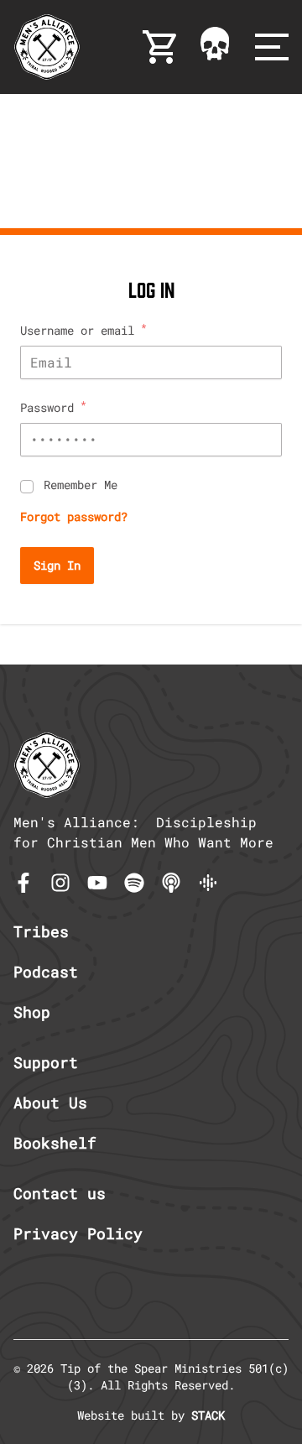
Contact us (59, 1193)
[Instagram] (60, 883)
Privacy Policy (78, 1233)
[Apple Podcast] (171, 883)
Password (53, 407)
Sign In (57, 565)
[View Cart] (161, 47)
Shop (31, 1012)
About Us (50, 1102)
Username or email (83, 330)
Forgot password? (74, 516)
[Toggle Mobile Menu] (272, 47)
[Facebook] (23, 883)
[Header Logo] (47, 47)
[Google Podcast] (208, 883)
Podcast (45, 972)
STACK (208, 1415)
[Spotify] (134, 883)
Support (45, 1062)
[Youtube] (97, 883)
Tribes (41, 931)
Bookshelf (54, 1143)
